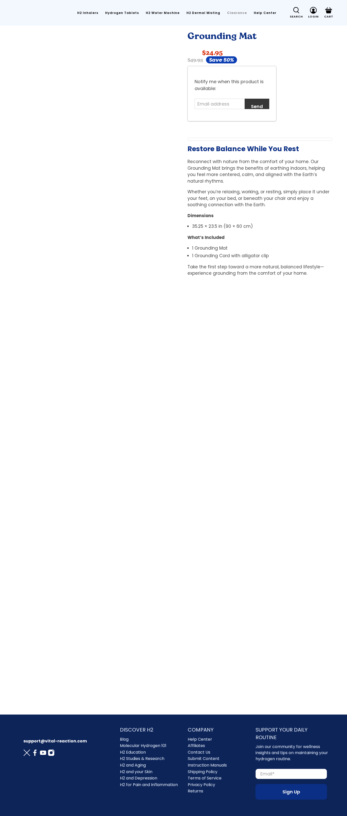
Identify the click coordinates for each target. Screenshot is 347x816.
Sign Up (291, 792)
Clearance (237, 13)
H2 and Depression (138, 778)
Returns (195, 791)
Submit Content (203, 758)
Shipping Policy (202, 772)
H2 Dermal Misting (203, 13)
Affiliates (196, 746)
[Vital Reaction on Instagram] (51, 753)
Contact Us (199, 752)
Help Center (265, 13)
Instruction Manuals (207, 765)
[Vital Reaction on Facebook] (34, 753)
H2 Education (133, 752)
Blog (124, 739)
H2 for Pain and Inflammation (149, 785)
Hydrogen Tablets (122, 13)
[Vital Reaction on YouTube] (43, 753)
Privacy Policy (201, 785)
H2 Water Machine (163, 13)
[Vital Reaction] (37, 13)
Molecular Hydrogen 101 (143, 746)
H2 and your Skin (136, 772)
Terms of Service (205, 778)
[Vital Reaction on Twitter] (26, 753)
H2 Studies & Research (142, 758)
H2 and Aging (133, 765)
